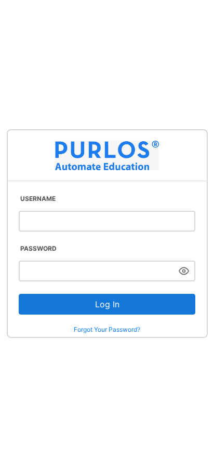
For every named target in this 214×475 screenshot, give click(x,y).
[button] (184, 271)
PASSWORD (38, 248)
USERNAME (38, 198)
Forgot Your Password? (107, 329)
